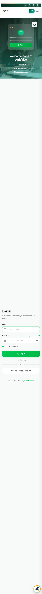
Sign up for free (28, 381)
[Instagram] (37, 5)
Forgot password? (33, 336)
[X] (25, 5)
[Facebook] (29, 5)
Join (31, 11)
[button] (37, 589)
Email (4, 324)
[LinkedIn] (33, 5)
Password (6, 335)
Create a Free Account (21, 371)
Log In (22, 353)
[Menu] (37, 11)
